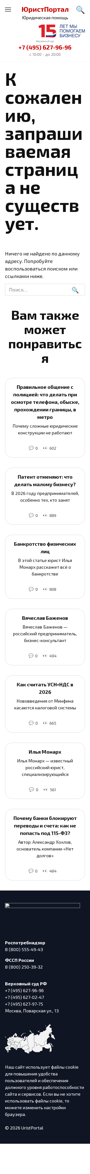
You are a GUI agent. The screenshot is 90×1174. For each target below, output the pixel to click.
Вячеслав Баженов (45, 618)
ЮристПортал (45, 9)
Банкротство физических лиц (45, 547)
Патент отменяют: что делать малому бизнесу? (45, 480)
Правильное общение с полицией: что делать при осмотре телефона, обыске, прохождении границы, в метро (45, 402)
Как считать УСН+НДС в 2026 (45, 688)
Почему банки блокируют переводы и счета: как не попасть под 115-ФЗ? (45, 825)
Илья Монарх (45, 752)
